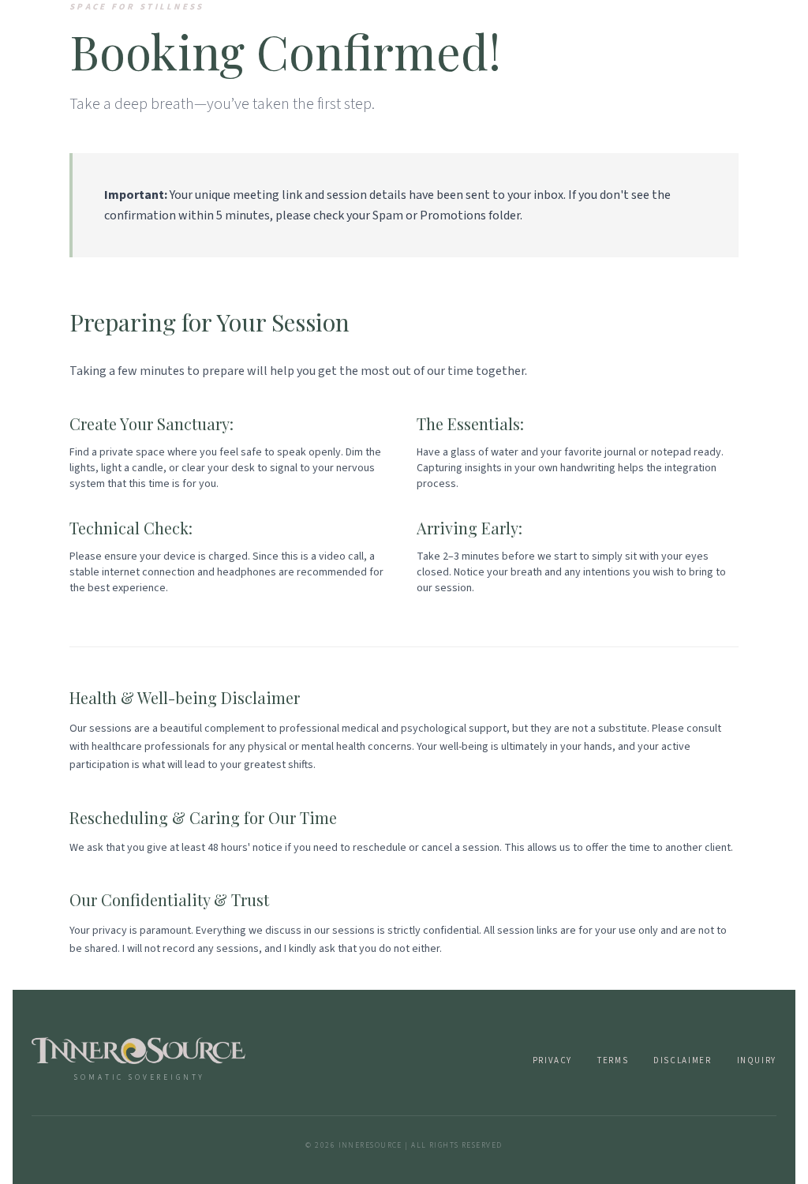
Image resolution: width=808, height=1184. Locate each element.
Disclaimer (682, 1060)
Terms (612, 1060)
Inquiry (756, 1060)
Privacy (552, 1060)
